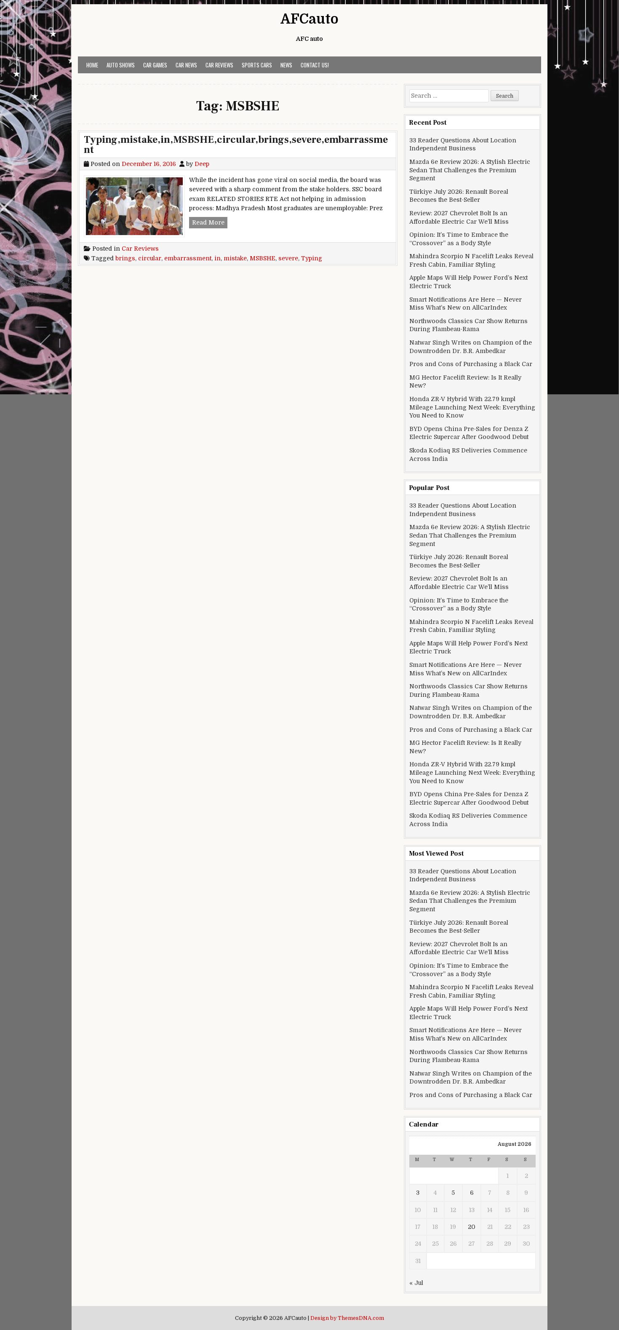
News (286, 65)
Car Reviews (219, 65)
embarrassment (187, 258)
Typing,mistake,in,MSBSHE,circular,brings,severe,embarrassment (236, 144)
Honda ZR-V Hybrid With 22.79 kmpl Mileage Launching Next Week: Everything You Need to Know (472, 407)
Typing (311, 258)
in (217, 258)
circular (149, 258)
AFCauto (309, 19)
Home (92, 65)
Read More (209, 222)
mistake (235, 258)
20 (471, 1226)
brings (125, 258)
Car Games (155, 65)
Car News (186, 65)
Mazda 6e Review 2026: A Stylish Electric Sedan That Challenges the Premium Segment (469, 170)
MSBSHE (262, 258)
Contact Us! (315, 65)
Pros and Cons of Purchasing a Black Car (470, 364)
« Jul (416, 1282)
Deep (202, 164)
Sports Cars (257, 65)
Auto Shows (121, 65)
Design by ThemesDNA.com (347, 1318)
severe (288, 258)
